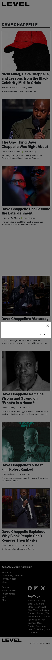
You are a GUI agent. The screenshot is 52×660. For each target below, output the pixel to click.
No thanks (43, 334)
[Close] (47, 325)
